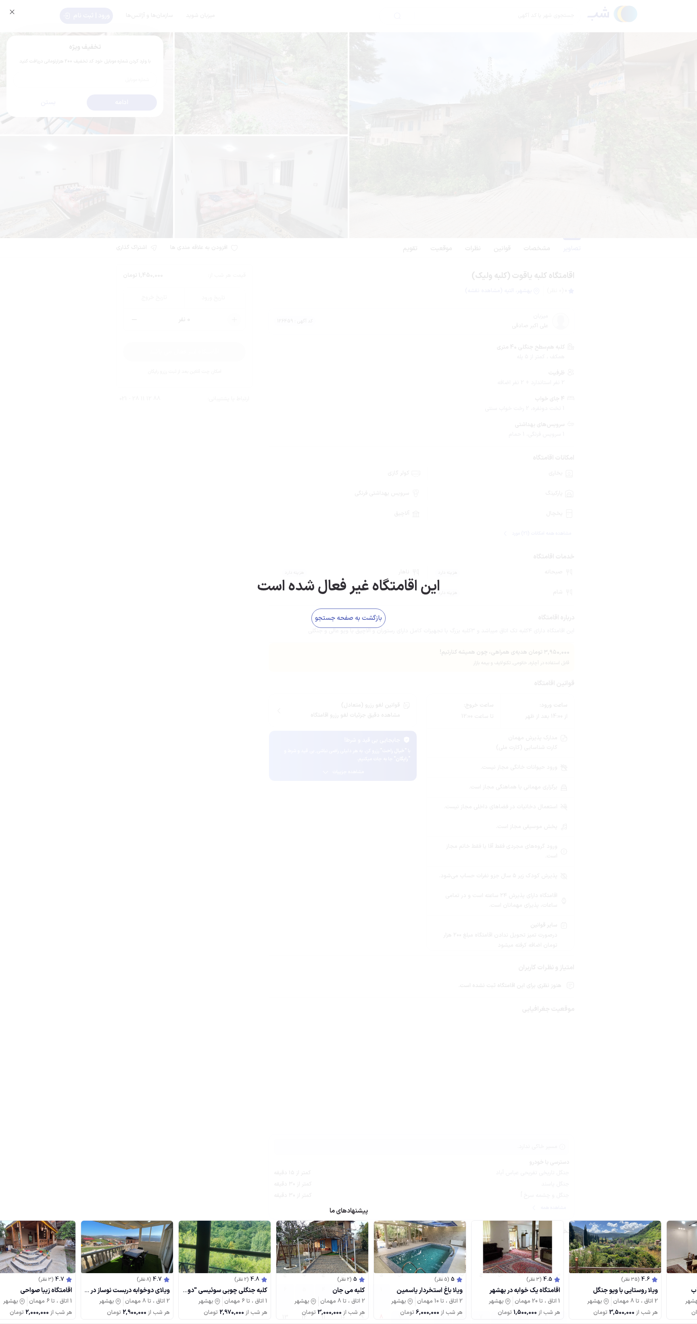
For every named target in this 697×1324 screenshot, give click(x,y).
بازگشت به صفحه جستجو (348, 618)
